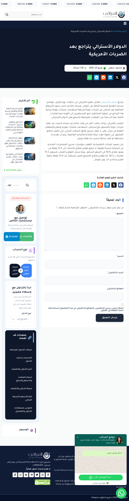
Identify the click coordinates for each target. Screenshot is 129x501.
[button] (124, 77)
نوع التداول (26, 314)
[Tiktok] (15, 474)
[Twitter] (37, 474)
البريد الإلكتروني (115, 273)
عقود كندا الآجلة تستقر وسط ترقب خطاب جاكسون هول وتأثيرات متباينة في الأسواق (13, 143)
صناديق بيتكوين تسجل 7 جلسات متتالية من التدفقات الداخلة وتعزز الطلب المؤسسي (14, 127)
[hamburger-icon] (125, 24)
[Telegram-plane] (31, 474)
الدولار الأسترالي (109, 102)
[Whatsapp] (20, 474)
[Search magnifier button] (7, 14)
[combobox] (20, 319)
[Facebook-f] (48, 474)
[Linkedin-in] (26, 474)
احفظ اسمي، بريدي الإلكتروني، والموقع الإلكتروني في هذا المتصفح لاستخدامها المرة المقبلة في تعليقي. (85, 309)
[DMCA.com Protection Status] (42, 485)
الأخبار (114, 31)
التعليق (119, 214)
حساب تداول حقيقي (26, 270)
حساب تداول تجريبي (15, 270)
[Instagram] (42, 474)
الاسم (120, 256)
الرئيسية (123, 31)
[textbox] (20, 319)
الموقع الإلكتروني (115, 289)
